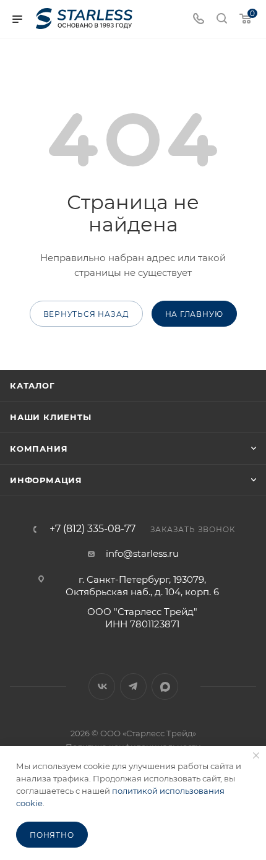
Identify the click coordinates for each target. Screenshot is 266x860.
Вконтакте (101, 686)
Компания (38, 449)
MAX (165, 686)
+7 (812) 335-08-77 (92, 529)
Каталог (32, 385)
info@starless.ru (142, 553)
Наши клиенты (51, 417)
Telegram (133, 686)
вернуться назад (86, 314)
